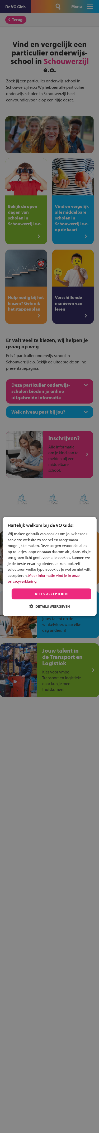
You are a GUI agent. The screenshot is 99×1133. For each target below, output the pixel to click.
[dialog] (49, 566)
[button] (49, 606)
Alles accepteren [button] (51, 594)
